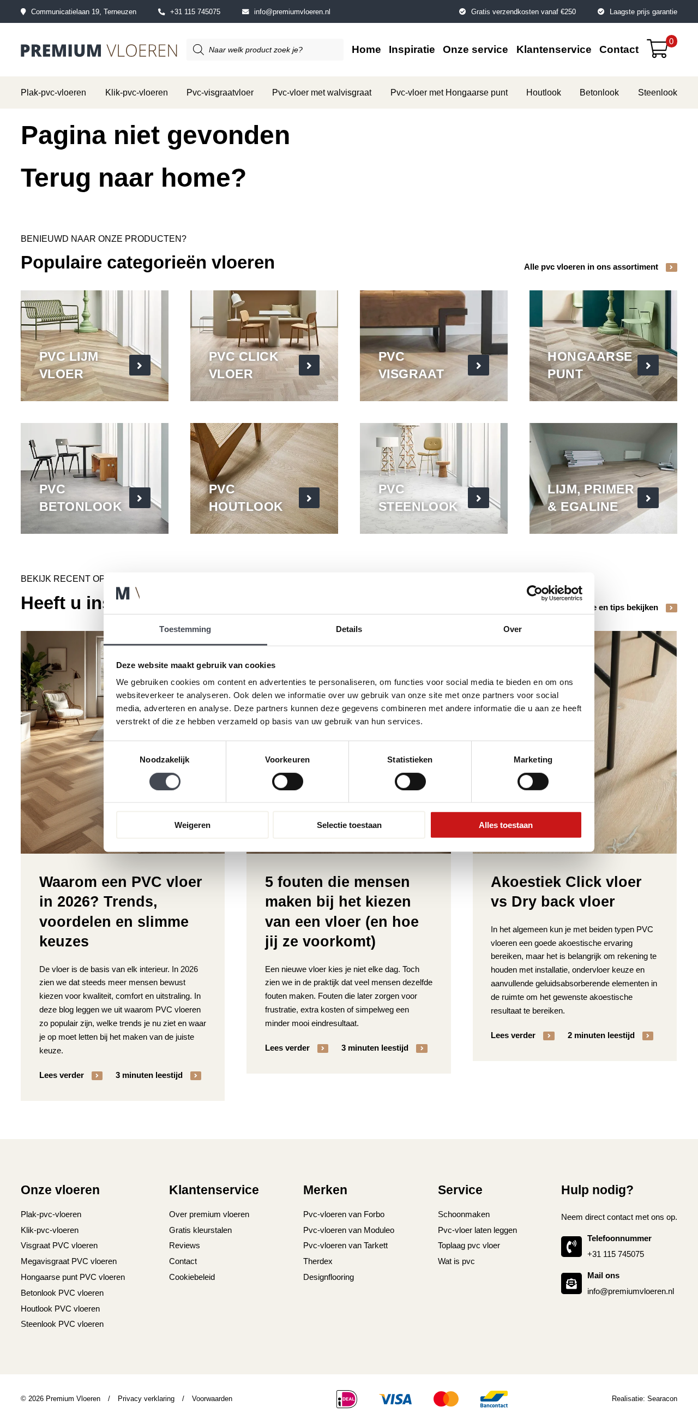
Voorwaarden (212, 1399)
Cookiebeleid (192, 1277)
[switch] (287, 781)
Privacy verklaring (146, 1399)
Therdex (318, 1261)
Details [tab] (349, 629)
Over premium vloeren (209, 1214)
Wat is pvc (456, 1261)
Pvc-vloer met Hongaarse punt (449, 92)
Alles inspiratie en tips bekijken (600, 607)
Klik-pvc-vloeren (136, 92)
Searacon (662, 1399)
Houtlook (543, 92)
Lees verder (62, 1075)
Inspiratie (412, 49)
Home (366, 49)
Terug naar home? (133, 177)
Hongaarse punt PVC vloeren (73, 1277)
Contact (619, 49)
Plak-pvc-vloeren (53, 92)
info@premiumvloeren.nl (292, 12)
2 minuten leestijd (602, 1035)
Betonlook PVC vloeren (62, 1292)
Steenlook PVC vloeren (62, 1323)
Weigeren (192, 825)
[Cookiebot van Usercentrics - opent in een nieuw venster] (534, 593)
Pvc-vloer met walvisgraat (321, 92)
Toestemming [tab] (185, 629)
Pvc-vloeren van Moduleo (348, 1230)
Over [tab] (512, 629)
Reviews (184, 1245)
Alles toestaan (506, 825)
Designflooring (328, 1277)
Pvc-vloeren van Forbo (343, 1214)
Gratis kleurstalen (200, 1230)
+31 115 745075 (195, 12)
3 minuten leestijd (150, 1075)
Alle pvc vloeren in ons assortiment (592, 266)
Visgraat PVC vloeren (59, 1245)
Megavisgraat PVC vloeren (69, 1261)
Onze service (475, 49)
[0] (662, 52)
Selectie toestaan (349, 825)
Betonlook (599, 92)
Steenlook (657, 92)
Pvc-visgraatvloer (220, 92)
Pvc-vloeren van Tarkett (345, 1245)
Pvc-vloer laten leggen (477, 1230)
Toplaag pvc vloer (469, 1245)
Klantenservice (554, 49)
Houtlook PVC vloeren (60, 1308)
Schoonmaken (464, 1214)
